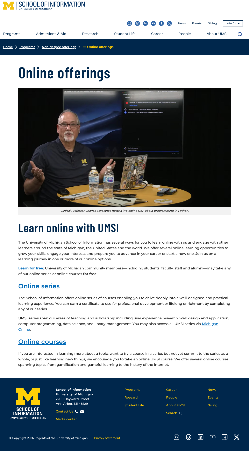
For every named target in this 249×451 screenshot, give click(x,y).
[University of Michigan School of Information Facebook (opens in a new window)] (161, 23)
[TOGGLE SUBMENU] (23, 34)
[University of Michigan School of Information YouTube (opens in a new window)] (153, 23)
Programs (27, 47)
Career (171, 390)
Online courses (42, 341)
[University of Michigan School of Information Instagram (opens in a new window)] (129, 23)
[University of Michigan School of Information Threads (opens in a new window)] (137, 23)
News (182, 23)
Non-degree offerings (59, 47)
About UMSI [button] (217, 34)
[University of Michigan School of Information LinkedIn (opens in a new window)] (145, 23)
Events (197, 23)
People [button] (185, 34)
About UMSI (175, 405)
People (171, 397)
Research (131, 397)
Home (8, 47)
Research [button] (90, 34)
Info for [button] (231, 23)
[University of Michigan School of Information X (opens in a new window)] (169, 23)
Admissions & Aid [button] (51, 34)
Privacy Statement (107, 438)
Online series (39, 286)
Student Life (134, 405)
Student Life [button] (125, 34)
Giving (212, 23)
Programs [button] (11, 34)
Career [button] (157, 34)
